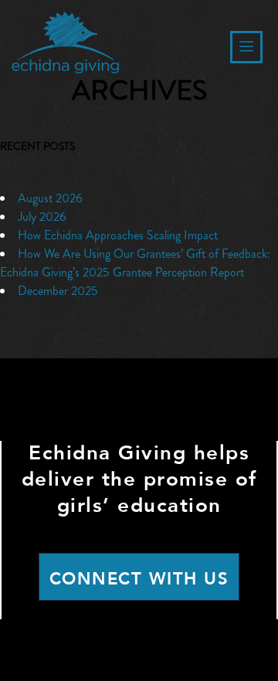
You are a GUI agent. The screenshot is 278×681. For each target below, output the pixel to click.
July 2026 (42, 216)
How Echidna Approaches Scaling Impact (118, 235)
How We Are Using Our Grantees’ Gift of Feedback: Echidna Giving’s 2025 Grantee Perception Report (135, 263)
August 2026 (50, 198)
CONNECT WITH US (139, 579)
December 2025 (58, 291)
